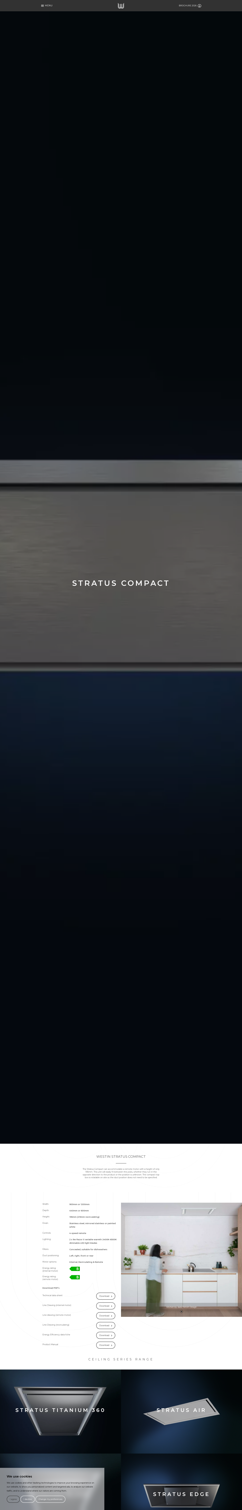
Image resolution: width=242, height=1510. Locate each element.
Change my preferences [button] (50, 1499)
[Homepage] (121, 6)
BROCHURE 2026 (188, 5)
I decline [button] (28, 1499)
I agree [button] (13, 1499)
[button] (181, 1311)
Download (104, 1296)
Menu (48, 5)
